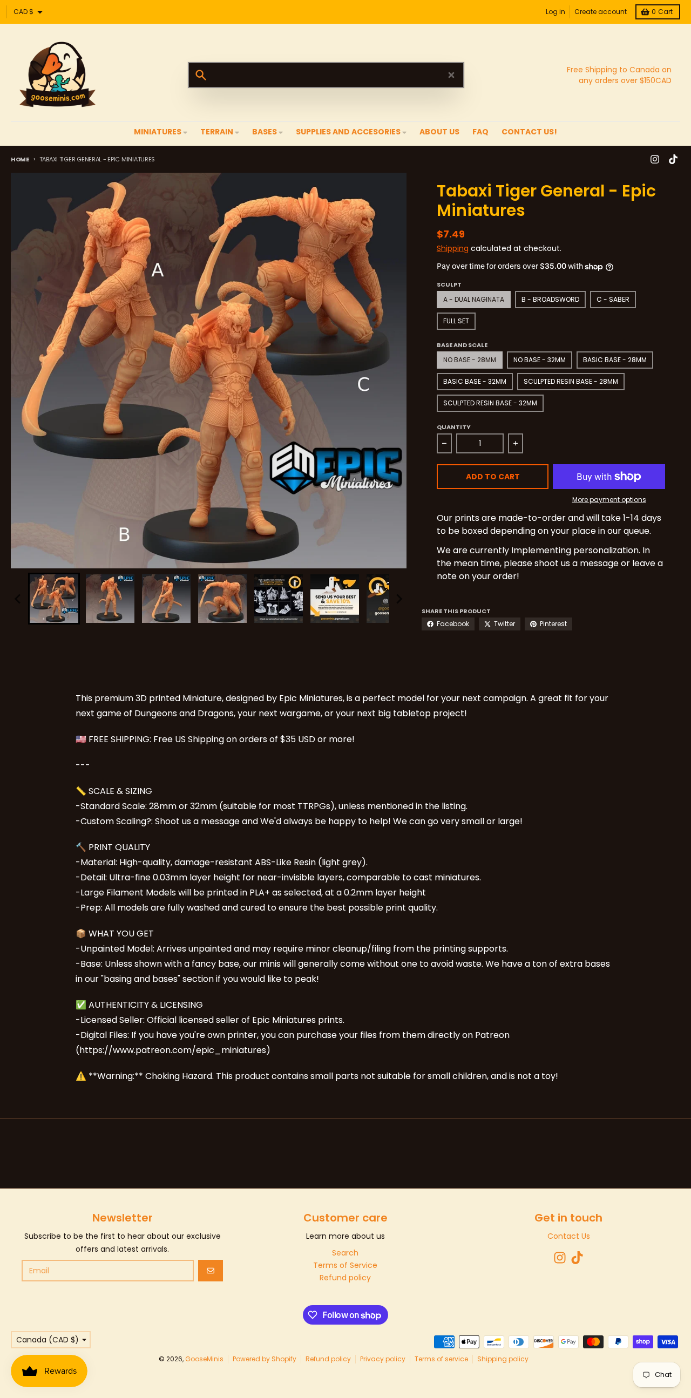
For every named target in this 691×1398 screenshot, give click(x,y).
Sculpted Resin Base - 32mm (490, 403)
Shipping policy (503, 1358)
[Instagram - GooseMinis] (655, 159)
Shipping (453, 248)
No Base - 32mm (539, 359)
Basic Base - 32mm (474, 381)
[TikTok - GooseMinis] (673, 159)
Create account (600, 11)
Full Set (456, 320)
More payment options (609, 500)
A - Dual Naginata (473, 299)
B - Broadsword (550, 299)
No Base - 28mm (469, 359)
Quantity (454, 427)
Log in (555, 11)
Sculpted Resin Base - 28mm (571, 381)
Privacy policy (382, 1358)
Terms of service (441, 1358)
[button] (54, 599)
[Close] (451, 75)
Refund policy (328, 1358)
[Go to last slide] (18, 598)
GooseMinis (204, 1358)
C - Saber (613, 299)
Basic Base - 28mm (615, 359)
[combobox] (326, 75)
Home (20, 159)
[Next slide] (399, 598)
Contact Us (568, 1236)
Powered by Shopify (264, 1358)
